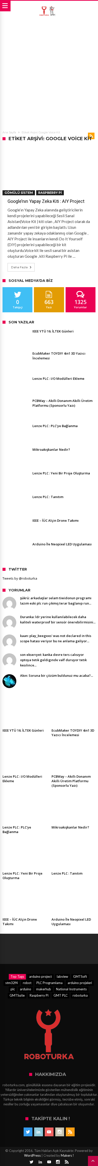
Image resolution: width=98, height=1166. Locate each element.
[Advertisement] (49, 72)
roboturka (80, 995)
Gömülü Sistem (19, 193)
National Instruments (71, 989)
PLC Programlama (49, 983)
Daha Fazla (19, 267)
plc (13, 989)
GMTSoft (80, 976)
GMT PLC (61, 995)
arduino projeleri (80, 983)
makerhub (43, 989)
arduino (25, 989)
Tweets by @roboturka (20, 578)
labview (62, 976)
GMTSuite (17, 995)
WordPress (32, 1155)
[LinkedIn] (38, 1131)
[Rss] (70, 1131)
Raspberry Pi (50, 193)
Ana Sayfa (9, 132)
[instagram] (59, 1131)
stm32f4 (11, 983)
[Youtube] (49, 1131)
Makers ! (67, 1155)
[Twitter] (28, 1131)
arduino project (40, 976)
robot (27, 983)
